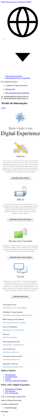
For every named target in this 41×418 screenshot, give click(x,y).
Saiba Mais (15, 308)
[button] (3, 108)
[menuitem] (22, 415)
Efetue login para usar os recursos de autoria (16, 2)
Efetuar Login (10, 89)
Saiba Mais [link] (20, 178)
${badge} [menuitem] (11, 408)
